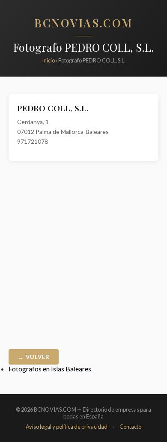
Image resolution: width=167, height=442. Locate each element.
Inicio (48, 60)
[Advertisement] (83, 257)
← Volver (33, 356)
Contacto (130, 426)
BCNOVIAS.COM (83, 22)
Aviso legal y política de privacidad (66, 426)
